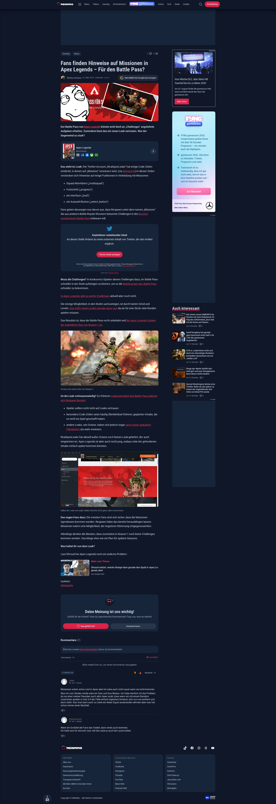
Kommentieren (133, 626)
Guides (186, 4)
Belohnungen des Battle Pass (139, 283)
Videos (96, 4)
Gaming (106, 4)
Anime (161, 4)
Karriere (66, 788)
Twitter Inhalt (113, 273)
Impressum (68, 766)
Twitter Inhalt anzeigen (109, 254)
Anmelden (153, 657)
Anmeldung (212, 4)
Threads (118, 775)
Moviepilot (172, 788)
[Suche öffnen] (201, 4)
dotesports (129, 171)
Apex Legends (92, 126)
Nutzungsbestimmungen (74, 771)
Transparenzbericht (71, 779)
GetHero (171, 771)
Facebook (119, 766)
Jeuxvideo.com (174, 779)
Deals (177, 4)
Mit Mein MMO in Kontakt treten (77, 784)
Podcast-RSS (121, 788)
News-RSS (119, 784)
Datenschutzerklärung (128, 266)
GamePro (171, 766)
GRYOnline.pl (173, 775)
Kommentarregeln (88, 649)
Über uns (67, 762)
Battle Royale (81, 151)
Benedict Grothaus (74, 78)
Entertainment (119, 4)
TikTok (118, 762)
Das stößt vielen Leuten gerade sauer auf (93, 308)
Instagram (120, 771)
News (86, 4)
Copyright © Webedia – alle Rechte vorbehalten (82, 798)
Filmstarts (171, 784)
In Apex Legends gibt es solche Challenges (85, 296)
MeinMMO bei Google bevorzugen (140, 78)
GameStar (171, 762)
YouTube (119, 779)
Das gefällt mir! (88, 626)
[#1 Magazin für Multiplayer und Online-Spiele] (66, 4)
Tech (169, 4)
